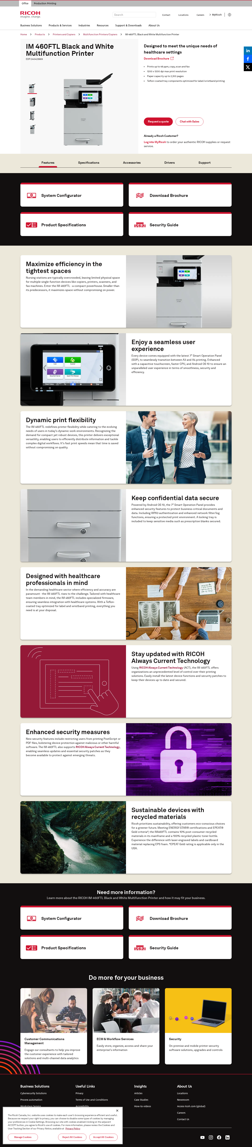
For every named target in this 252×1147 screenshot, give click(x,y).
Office (25, 3)
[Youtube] (202, 1137)
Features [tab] (47, 162)
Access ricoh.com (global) (191, 1106)
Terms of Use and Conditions (92, 1099)
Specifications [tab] (88, 162)
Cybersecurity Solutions (33, 1093)
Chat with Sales (189, 121)
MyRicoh (217, 14)
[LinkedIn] (227, 1137)
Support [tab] (205, 162)
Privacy (79, 1093)
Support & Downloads (128, 25)
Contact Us (183, 1119)
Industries (84, 25)
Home (23, 34)
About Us (154, 25)
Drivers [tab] (169, 162)
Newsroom (183, 1099)
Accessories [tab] (132, 162)
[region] (63, 1125)
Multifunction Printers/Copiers (100, 34)
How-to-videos (142, 1106)
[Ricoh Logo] (30, 14)
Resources (103, 25)
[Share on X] (248, 67)
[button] (30, 87)
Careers (200, 15)
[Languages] (228, 15)
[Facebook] (219, 1137)
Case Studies (141, 1099)
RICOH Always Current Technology (161, 667)
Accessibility (82, 1106)
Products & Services (60, 25)
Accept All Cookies (103, 1137)
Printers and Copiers (64, 34)
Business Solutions (31, 25)
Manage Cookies (23, 1137)
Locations (183, 15)
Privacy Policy (72, 1128)
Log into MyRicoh (155, 142)
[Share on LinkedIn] (248, 51)
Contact (166, 15)
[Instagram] (211, 1137)
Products (40, 34)
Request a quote (158, 121)
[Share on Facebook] (248, 59)
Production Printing (45, 3)
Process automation (31, 1099)
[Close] (117, 1110)
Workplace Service (30, 1106)
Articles (138, 1093)
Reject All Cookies (72, 1137)
